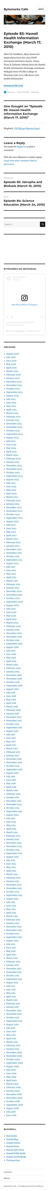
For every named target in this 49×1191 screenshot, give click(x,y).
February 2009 (13, 1087)
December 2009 (14, 1052)
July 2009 (11, 1070)
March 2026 (12, 371)
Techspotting (13, 1160)
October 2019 (12, 640)
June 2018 (11, 696)
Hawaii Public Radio (16, 1153)
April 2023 (11, 493)
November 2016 (14, 762)
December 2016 (14, 759)
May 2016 (11, 783)
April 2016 (11, 787)
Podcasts (35, 92)
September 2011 (14, 979)
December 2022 (14, 507)
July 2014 (10, 860)
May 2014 (11, 867)
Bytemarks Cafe (16, 9)
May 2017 (11, 741)
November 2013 (14, 888)
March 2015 (12, 832)
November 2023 (14, 469)
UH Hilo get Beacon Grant (27, 128)
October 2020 (13, 598)
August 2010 (12, 1024)
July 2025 (11, 399)
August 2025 (12, 395)
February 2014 (13, 877)
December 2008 (14, 1094)
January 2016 (12, 797)
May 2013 (11, 909)
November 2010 (14, 1014)
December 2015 (13, 801)
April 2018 (11, 703)
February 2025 (13, 416)
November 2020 (14, 595)
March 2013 (12, 916)
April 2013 (11, 912)
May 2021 (11, 574)
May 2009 (11, 1077)
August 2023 (12, 479)
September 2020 (14, 601)
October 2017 (12, 724)
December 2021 (13, 549)
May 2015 (11, 825)
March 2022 (12, 539)
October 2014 (12, 850)
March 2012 (12, 958)
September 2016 (14, 769)
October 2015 (12, 808)
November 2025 (14, 385)
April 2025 (11, 409)
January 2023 (12, 504)
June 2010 (11, 1031)
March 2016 (12, 790)
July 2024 (11, 441)
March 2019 (12, 664)
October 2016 (12, 766)
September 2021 (14, 560)
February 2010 (13, 1045)
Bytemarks (11, 1136)
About (7, 1178)
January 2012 (12, 965)
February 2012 (13, 961)
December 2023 (14, 465)
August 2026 (12, 353)
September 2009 (14, 1063)
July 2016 (10, 776)
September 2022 (14, 518)
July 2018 (10, 692)
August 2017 (12, 731)
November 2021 (14, 553)
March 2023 (12, 497)
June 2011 (11, 989)
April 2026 (11, 367)
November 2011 (13, 972)
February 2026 (13, 374)
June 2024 (11, 444)
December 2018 (13, 675)
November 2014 (14, 846)
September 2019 (14, 643)
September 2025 (14, 392)
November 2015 (14, 804)
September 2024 (14, 434)
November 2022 (14, 511)
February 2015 (13, 836)
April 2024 (11, 451)
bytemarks (20, 331)
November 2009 (14, 1056)
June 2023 (11, 486)
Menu (41, 9)
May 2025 (11, 406)
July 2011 (10, 986)
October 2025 (13, 388)
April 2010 (11, 1038)
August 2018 (12, 689)
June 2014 (11, 863)
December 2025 (14, 381)
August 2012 (12, 940)
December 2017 (13, 717)
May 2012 (11, 951)
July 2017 (10, 734)
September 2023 (14, 476)
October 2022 (13, 514)
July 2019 (10, 650)
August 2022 (12, 521)
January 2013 (12, 923)
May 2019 (11, 657)
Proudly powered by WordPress (30, 1186)
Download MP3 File (13, 85)
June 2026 (11, 360)
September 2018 (14, 685)
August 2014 (12, 857)
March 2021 (12, 581)
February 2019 (13, 668)
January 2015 (12, 839)
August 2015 (12, 815)
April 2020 (11, 619)
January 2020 (12, 629)
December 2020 (14, 591)
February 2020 (13, 626)
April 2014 (11, 870)
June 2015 (11, 822)
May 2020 (11, 615)
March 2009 (12, 1084)
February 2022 (13, 542)
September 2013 (14, 895)
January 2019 (12, 671)
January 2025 (12, 420)
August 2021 (12, 563)
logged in (21, 146)
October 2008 (13, 1101)
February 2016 (13, 794)
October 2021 (12, 556)
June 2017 (11, 738)
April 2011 (11, 996)
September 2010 (14, 1021)
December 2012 (13, 926)
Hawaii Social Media (16, 1157)
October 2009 (13, 1059)
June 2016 (11, 780)
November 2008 (14, 1098)
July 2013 (10, 902)
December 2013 (13, 884)
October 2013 (12, 891)
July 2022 (11, 525)
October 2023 (13, 472)
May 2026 (11, 364)
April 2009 (11, 1080)
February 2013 (13, 919)
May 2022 (11, 532)
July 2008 (11, 1112)
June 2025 (11, 402)
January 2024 (12, 462)
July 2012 (10, 944)
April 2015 (11, 829)
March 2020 (12, 622)
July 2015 (10, 818)
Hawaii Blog (12, 1139)
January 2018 (12, 713)
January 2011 (12, 1007)
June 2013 (11, 905)
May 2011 (10, 993)
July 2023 (10, 483)
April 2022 (11, 535)
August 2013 (12, 898)
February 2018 (13, 710)
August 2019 (12, 647)
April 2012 (11, 954)
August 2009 (12, 1066)
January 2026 (13, 378)
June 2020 (11, 612)
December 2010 (13, 1010)
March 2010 (12, 1042)
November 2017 (14, 720)
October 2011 (12, 975)
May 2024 (11, 448)
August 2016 (12, 773)
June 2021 (11, 570)
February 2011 (13, 1003)
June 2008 (11, 1115)
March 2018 (12, 706)
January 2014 (12, 881)
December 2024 (14, 423)
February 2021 (13, 584)
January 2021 (12, 588)
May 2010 (11, 1035)
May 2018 (11, 699)
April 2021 (11, 577)
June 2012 (11, 947)
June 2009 (11, 1073)
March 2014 (12, 874)
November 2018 (14, 678)
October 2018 (12, 682)
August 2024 (12, 437)
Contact (8, 1172)
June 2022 (11, 528)
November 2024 (14, 427)
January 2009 (13, 1091)
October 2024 (13, 430)
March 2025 (12, 413)
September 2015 (14, 811)
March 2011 (11, 1000)
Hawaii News (12, 1146)
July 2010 (10, 1028)
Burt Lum (11, 92)
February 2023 (13, 500)
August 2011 (12, 982)
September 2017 (14, 727)
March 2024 (12, 455)
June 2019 (11, 654)
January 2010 (12, 1049)
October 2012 (12, 933)
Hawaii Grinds (13, 1143)
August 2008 (12, 1108)
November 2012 (14, 930)
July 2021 (10, 567)
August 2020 (12, 605)
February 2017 (13, 752)
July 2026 (11, 357)
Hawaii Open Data (15, 1150)
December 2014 (13, 843)
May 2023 (11, 490)
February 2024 (13, 458)
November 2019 (14, 636)
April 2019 (11, 661)
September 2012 (14, 937)
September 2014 (14, 853)
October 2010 (12, 1017)
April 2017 (11, 745)
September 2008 (14, 1105)
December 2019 (14, 633)
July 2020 (11, 608)
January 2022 (12, 546)
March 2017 (12, 748)
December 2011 (13, 968)
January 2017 (12, 755)
